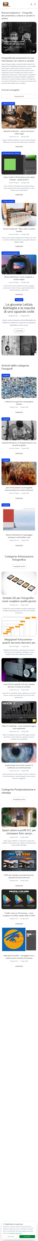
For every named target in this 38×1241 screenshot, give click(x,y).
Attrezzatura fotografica (10, 253)
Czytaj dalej (19, 331)
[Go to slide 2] (32, 51)
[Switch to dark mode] (31, 4)
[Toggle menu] (35, 4)
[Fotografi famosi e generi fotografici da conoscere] (19, 38)
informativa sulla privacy (15, 1233)
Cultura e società (8, 104)
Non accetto (11, 1236)
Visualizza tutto (19, 96)
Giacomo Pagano (14, 182)
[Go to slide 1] (30, 51)
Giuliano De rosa (14, 136)
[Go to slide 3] (34, 51)
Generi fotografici (11, 38)
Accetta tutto (27, 1236)
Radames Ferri (8, 47)
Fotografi (19, 300)
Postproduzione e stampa (11, 153)
